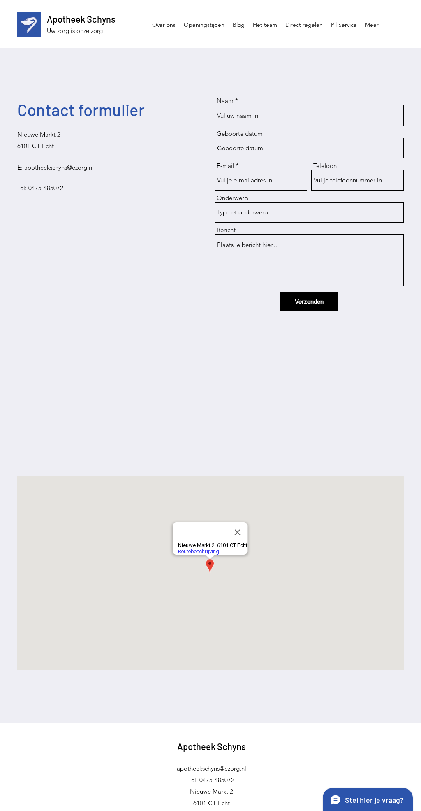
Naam (225, 101)
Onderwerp (232, 198)
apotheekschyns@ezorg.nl (59, 167)
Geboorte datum (240, 134)
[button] (304, 25)
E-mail (225, 166)
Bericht (226, 230)
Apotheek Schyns (81, 19)
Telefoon (325, 166)
